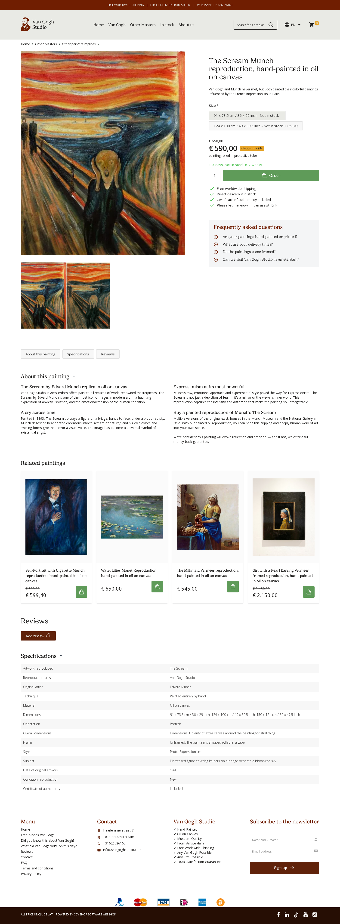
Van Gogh (117, 24)
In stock (167, 24)
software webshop (102, 914)
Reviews (108, 354)
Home (98, 24)
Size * (214, 105)
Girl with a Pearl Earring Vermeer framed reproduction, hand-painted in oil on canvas (283, 575)
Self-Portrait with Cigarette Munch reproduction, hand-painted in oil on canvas (56, 575)
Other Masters (143, 24)
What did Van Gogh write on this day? (49, 846)
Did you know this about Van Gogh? (47, 840)
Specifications (78, 354)
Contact (27, 857)
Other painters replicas (79, 44)
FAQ (24, 862)
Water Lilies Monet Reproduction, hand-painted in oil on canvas (129, 573)
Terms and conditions (37, 868)
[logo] (37, 30)
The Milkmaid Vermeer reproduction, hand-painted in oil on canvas (208, 573)
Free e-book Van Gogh (38, 835)
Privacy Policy (31, 874)
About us (186, 24)
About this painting (40, 354)
